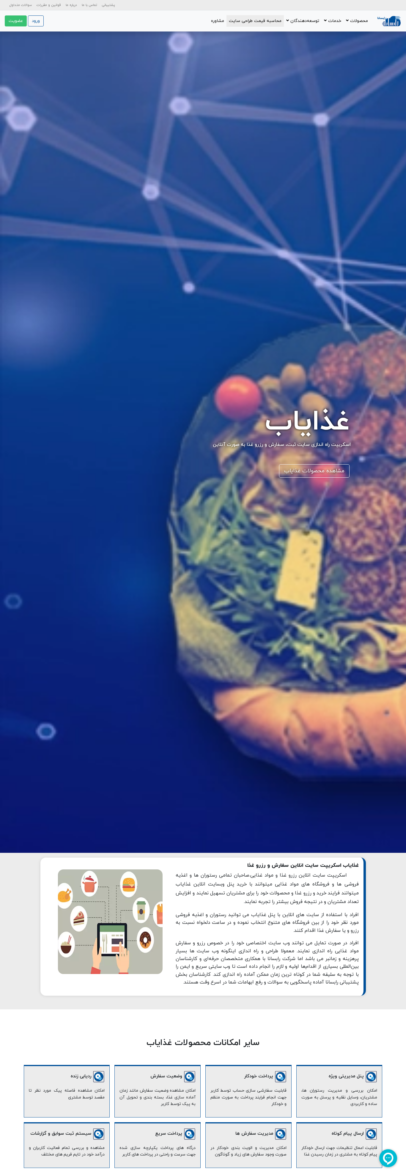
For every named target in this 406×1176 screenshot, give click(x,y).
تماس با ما (89, 5)
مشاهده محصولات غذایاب (314, 471)
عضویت (16, 21)
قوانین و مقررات (49, 5)
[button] (357, 21)
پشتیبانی (108, 5)
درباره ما (71, 5)
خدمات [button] (334, 21)
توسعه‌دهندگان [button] (304, 21)
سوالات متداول (21, 5)
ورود (36, 21)
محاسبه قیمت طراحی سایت (255, 21)
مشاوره (217, 21)
